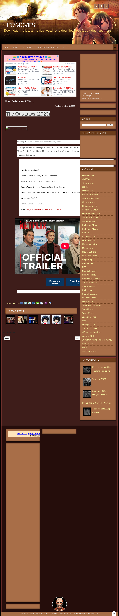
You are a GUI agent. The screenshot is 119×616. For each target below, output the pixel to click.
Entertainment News (91, 213)
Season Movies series (91, 305)
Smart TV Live (88, 313)
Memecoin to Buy (90, 244)
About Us (66, 47)
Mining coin (87, 248)
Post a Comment (9, 332)
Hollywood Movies (90, 229)
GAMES (15, 47)
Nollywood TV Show (91, 278)
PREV (7, 338)
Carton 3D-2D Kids (90, 198)
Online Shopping (89, 294)
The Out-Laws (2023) (19, 101)
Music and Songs (89, 255)
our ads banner (89, 297)
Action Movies (88, 175)
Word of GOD (88, 336)
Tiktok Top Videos (90, 328)
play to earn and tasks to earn (47, 47)
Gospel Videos (88, 221)
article (85, 187)
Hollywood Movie (89, 225)
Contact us (27, 47)
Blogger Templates (51, 614)
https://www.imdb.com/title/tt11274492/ (44, 209)
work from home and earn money (97, 340)
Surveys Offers (88, 324)
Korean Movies (89, 240)
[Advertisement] (22, 523)
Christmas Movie (89, 206)
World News (87, 343)
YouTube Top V (89, 351)
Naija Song (87, 259)
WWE (84, 347)
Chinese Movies (89, 202)
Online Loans (88, 290)
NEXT (77, 338)
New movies (87, 263)
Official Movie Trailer (91, 282)
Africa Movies (88, 183)
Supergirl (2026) (99, 379)
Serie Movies (88, 309)
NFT (84, 267)
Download (55, 282)
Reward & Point (89, 301)
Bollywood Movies (90, 194)
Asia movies (87, 190)
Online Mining (88, 286)
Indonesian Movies (90, 236)
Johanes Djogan (92, 614)
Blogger (72, 614)
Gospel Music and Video (92, 217)
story (84, 320)
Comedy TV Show (90, 210)
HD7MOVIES (19, 25)
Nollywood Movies (90, 275)
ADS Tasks (87, 179)
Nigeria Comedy (89, 271)
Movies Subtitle (89, 252)
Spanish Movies (89, 317)
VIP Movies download (91, 332)
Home (6, 47)
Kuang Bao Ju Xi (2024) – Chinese (96, 403)
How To (85, 232)
